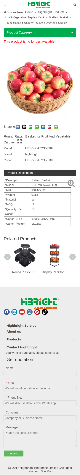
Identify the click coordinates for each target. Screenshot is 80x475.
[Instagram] (30, 312)
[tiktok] (45, 312)
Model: (8, 148)
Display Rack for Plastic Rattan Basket (55, 272)
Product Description (20, 172)
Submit (13, 453)
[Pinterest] (37, 312)
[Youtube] (22, 312)
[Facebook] (7, 312)
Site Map (46, 471)
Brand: (8, 154)
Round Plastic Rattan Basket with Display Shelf (25, 272)
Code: (8, 160)
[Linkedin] (14, 312)
